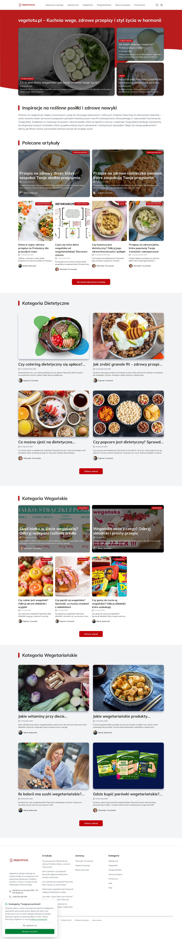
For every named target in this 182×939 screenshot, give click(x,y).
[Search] (157, 5)
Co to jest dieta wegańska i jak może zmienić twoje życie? (59, 82)
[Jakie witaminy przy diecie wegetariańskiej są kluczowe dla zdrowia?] (53, 688)
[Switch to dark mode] (161, 5)
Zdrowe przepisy (122, 5)
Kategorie (114, 855)
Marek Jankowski (31, 193)
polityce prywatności (38, 919)
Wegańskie (88, 5)
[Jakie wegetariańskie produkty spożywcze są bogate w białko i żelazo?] (128, 688)
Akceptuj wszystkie (29, 931)
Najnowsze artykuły (55, 5)
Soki (110, 883)
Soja (110, 888)
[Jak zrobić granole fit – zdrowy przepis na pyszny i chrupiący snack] (128, 336)
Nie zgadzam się (30, 925)
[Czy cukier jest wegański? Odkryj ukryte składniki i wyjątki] (35, 576)
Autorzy (79, 855)
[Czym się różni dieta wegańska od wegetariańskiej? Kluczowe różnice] (72, 221)
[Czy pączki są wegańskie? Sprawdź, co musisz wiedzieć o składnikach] (72, 576)
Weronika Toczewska (32, 458)
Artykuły (47, 855)
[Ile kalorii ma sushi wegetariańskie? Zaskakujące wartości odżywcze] (53, 766)
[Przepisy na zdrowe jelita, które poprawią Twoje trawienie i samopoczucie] (146, 221)
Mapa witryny (97, 920)
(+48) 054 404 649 (19, 897)
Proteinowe (139, 5)
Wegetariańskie (104, 5)
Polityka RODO (66, 920)
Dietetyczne (73, 5)
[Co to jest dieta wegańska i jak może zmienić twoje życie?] (66, 62)
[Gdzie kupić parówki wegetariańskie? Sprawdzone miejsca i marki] (128, 766)
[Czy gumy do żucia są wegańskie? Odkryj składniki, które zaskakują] (109, 576)
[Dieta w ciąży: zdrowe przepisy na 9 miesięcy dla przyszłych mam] (35, 221)
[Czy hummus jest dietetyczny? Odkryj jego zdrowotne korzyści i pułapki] (109, 221)
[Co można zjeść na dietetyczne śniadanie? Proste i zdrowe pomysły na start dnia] (53, 414)
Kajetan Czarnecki (105, 193)
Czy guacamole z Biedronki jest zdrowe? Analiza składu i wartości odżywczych (56, 864)
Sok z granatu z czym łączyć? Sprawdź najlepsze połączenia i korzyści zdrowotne (55, 874)
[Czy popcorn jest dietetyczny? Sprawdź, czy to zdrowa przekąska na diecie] (128, 414)
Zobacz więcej (91, 471)
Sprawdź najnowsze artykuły (91, 282)
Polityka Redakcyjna (82, 920)
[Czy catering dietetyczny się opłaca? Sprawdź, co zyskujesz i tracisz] (53, 336)
